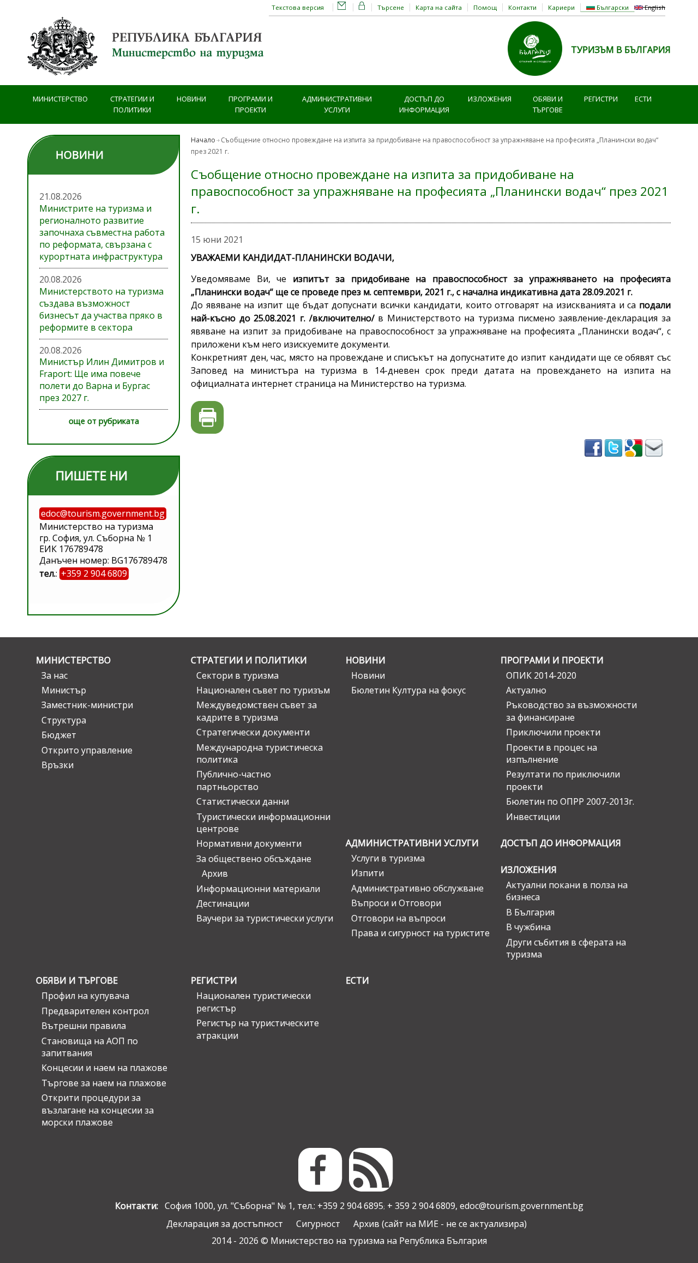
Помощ (485, 7)
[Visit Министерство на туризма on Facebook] (595, 460)
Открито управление (87, 750)
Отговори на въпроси (398, 918)
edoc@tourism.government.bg (521, 1206)
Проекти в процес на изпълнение (551, 753)
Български (612, 7)
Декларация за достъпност (224, 1224)
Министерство (60, 99)
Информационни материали (258, 889)
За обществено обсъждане (253, 859)
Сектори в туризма (237, 675)
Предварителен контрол (95, 1011)
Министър (63, 690)
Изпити (367, 873)
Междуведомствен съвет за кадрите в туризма (256, 711)
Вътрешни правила (83, 1026)
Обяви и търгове (548, 104)
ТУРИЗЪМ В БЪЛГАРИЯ (621, 50)
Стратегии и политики (132, 104)
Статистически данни (242, 801)
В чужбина (528, 927)
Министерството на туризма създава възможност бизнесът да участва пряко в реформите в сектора (101, 309)
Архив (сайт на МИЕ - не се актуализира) (440, 1224)
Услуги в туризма (388, 858)
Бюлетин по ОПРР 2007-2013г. (570, 801)
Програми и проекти (250, 104)
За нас (54, 675)
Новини (191, 99)
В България (530, 912)
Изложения (490, 99)
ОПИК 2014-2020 (541, 675)
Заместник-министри (87, 705)
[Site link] (539, 79)
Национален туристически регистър (253, 1002)
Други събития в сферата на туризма (566, 948)
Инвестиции (533, 817)
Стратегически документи (253, 732)
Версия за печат (207, 417)
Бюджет (58, 735)
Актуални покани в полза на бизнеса (567, 891)
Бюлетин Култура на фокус (408, 690)
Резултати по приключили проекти (563, 780)
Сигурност (318, 1224)
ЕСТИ (643, 99)
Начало (203, 140)
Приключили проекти (553, 732)
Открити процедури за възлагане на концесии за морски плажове (97, 1110)
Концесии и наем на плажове (104, 1068)
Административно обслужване (417, 888)
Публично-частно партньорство (233, 780)
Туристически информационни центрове (263, 823)
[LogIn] (362, 7)
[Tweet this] (615, 460)
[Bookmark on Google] (635, 460)
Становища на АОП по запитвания (89, 1047)
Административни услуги (337, 104)
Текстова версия (298, 7)
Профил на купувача (85, 996)
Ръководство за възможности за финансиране (571, 711)
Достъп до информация (424, 104)
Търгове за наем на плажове (103, 1083)
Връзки (57, 765)
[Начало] (147, 79)
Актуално (526, 690)
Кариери (561, 7)
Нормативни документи (249, 843)
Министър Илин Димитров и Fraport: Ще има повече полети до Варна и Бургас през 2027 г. (101, 380)
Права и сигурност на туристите (420, 933)
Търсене (390, 7)
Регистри (601, 99)
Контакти (522, 7)
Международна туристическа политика (259, 753)
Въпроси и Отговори (396, 903)
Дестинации (222, 903)
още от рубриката (104, 421)
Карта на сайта (439, 7)
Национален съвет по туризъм (263, 690)
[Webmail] (342, 7)
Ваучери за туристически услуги (264, 918)
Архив (215, 873)
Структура (63, 720)
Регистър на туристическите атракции (257, 1029)
